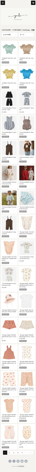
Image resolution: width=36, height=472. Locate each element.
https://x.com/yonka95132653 (14, 461)
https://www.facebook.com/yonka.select (10, 461)
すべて (22, 34)
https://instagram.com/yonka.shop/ (18, 461)
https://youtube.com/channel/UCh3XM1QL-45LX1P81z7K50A (22, 461)
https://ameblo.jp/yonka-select (26, 461)
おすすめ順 (7, 34)
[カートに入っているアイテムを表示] (33, 3)
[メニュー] (3, 3)
